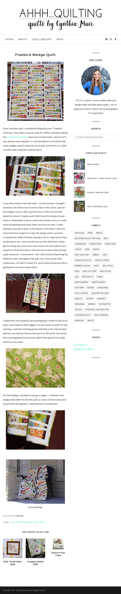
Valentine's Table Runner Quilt (102, 178)
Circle (78, 249)
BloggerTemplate (39, 590)
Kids (77, 271)
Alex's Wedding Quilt (97, 206)
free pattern (102, 260)
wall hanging (101, 315)
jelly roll (108, 266)
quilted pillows (100, 293)
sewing (91, 304)
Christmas (110, 244)
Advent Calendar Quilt (98, 192)
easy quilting (82, 255)
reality (79, 299)
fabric (96, 255)
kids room (105, 271)
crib (87, 249)
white (43, 522)
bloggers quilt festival (87, 238)
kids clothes (90, 271)
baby (90, 233)
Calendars (80, 244)
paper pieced (98, 282)
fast (105, 255)
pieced (34, 522)
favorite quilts (83, 260)
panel (100, 277)
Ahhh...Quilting (16, 590)
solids (78, 310)
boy (106, 238)
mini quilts (87, 277)
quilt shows (81, 293)
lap (13, 522)
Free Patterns (81, 344)
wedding (79, 320)
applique (79, 233)
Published (103, 288)
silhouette (105, 304)
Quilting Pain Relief (83, 349)
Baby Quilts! (93, 164)
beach (99, 233)
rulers (89, 299)
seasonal (80, 304)
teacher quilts (83, 315)
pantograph (23, 522)
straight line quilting (97, 310)
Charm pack (95, 244)
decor (96, 249)
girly (96, 266)
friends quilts (82, 266)
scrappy (101, 299)
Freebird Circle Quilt (17, 137)
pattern (79, 288)
